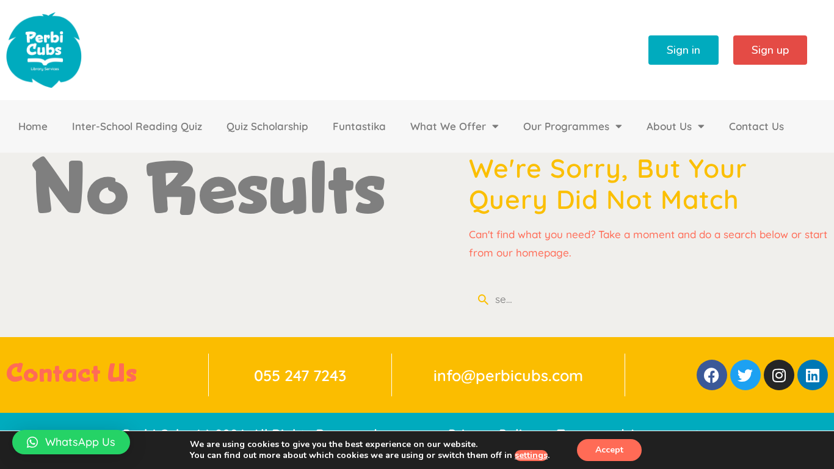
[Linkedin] (812, 375)
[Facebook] (712, 375)
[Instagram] (779, 375)
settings (531, 455)
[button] (71, 442)
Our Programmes (566, 126)
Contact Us (756, 126)
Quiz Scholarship (267, 126)
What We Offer (448, 126)
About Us (669, 126)
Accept (609, 450)
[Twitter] (745, 375)
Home (33, 126)
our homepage (532, 252)
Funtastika (359, 126)
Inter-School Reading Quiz (137, 126)
